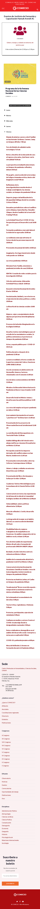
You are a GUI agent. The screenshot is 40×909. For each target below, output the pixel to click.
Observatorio (6, 778)
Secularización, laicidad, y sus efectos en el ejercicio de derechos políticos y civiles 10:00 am (21, 299)
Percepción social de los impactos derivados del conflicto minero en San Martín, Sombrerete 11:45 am (19, 453)
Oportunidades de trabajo (10, 792)
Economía (5, 828)
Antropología (6, 814)
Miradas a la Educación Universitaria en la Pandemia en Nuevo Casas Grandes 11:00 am (20, 390)
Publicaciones (6, 723)
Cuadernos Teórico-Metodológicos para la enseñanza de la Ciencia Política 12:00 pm (20, 486)
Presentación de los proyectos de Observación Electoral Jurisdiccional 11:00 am (21, 425)
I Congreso (5, 766)
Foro (3, 798)
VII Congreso (6, 745)
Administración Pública (9, 811)
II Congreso (5, 762)
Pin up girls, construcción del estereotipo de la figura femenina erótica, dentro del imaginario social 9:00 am (21, 177)
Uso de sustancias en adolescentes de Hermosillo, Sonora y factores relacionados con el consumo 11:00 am (19, 372)
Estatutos (5, 719)
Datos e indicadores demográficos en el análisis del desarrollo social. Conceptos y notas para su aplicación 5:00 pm (21, 632)
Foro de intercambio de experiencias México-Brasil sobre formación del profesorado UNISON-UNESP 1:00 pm (19, 544)
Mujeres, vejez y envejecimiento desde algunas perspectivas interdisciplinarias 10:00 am (20, 316)
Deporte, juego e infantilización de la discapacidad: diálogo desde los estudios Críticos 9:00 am (20, 200)
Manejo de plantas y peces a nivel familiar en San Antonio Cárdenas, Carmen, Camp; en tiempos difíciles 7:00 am (21, 139)
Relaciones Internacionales (10, 840)
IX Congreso (6, 739)
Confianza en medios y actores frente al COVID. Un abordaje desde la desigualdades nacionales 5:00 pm (20, 622)
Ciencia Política (7, 820)
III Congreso (6, 759)
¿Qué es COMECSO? (8, 702)
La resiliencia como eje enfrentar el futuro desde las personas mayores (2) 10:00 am (20, 240)
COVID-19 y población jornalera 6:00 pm (20, 640)
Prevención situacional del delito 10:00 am (21, 248)
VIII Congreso (6, 742)
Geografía (5, 831)
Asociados (5, 709)
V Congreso (5, 752)
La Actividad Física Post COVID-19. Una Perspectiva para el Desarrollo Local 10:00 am (21, 222)
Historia (4, 834)
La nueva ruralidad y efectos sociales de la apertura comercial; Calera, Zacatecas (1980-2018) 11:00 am (20, 362)
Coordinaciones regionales (10, 712)
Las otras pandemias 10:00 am (16, 261)
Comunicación (6, 822)
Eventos (4, 785)
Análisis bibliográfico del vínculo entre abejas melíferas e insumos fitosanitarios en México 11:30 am (21, 443)
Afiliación (5, 706)
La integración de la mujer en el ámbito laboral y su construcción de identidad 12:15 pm (20, 521)
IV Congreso (6, 755)
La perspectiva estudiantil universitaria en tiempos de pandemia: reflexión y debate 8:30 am (20, 167)
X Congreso (5, 735)
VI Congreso (6, 749)
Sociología (5, 843)
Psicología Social (7, 837)
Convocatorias (6, 788)
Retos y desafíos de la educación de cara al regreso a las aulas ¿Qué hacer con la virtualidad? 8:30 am (20, 157)
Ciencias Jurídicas (7, 817)
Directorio (5, 716)
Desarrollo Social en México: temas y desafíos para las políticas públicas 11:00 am (20, 400)
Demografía (6, 825)
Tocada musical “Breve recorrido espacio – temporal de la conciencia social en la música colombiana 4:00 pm (21, 589)
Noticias (4, 782)
